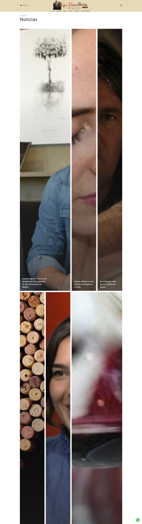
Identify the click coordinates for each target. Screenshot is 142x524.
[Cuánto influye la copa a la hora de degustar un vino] (84, 160)
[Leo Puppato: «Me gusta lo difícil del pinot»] (110, 160)
